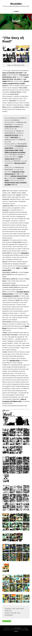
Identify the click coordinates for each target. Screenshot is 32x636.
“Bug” (18, 268)
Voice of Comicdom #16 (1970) (12, 72)
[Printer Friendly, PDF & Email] (6, 621)
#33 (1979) (17, 79)
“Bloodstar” (25, 253)
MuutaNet (16, 3)
